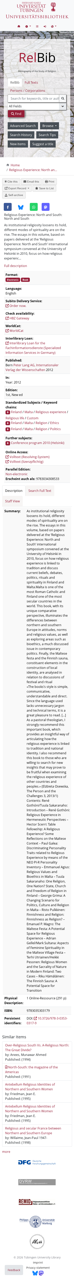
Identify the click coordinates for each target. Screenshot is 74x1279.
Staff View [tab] (12, 501)
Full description (15, 266)
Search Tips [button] (47, 135)
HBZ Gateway (19, 318)
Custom (32, 418)
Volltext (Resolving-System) (29, 457)
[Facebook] (8, 207)
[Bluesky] (21, 207)
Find (17, 114)
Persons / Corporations (27, 90)
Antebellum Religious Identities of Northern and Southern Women (30, 1086)
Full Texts (31, 82)
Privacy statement (38, 1268)
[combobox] (37, 98)
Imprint (38, 1262)
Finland (16, 412)
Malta (28, 412)
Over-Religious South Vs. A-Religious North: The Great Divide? (37, 1047)
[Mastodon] (46, 207)
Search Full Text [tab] (39, 491)
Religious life (15, 418)
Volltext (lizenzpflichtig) (26, 461)
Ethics (54, 423)
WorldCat (16, 331)
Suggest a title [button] (42, 144)
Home (15, 165)
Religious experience (51, 412)
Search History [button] (21, 135)
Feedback (14, 1270)
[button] (28, 26)
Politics (55, 429)
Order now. (17, 306)
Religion (41, 423)
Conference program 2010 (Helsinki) (37, 443)
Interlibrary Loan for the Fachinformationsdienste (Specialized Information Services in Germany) (33, 348)
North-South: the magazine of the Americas (31, 1069)
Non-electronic (17, 474)
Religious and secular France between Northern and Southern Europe (33, 1130)
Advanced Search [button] (23, 126)
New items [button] (18, 144)
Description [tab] (13, 491)
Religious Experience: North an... (33, 170)
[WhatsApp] (34, 207)
